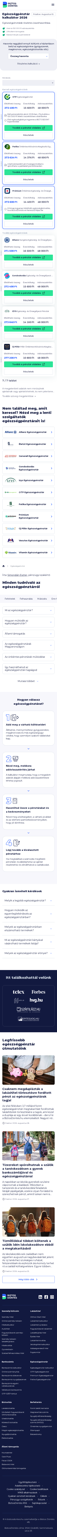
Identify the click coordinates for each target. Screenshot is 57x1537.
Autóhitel (6, 1329)
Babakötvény (36, 1434)
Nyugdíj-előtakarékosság (40, 1416)
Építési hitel (35, 1336)
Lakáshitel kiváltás (38, 1340)
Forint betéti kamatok (39, 1408)
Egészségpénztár (39, 1362)
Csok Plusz (6, 1456)
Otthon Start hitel (37, 1317)
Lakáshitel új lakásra (38, 1325)
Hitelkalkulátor (8, 1325)
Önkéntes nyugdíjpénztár (41, 1426)
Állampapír (35, 1430)
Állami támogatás (10, 1447)
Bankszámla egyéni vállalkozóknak (10, 1384)
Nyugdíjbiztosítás (9, 1434)
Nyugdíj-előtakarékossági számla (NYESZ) (41, 1421)
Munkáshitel (7, 1453)
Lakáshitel (35, 1311)
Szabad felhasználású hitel (13, 1353)
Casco (4, 1426)
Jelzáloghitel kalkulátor (40, 1344)
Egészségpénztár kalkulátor (42, 1368)
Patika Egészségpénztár (40, 1379)
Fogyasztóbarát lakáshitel (41, 1329)
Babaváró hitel (8, 1464)
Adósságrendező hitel (39, 1348)
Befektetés (36, 1402)
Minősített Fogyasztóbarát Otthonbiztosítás (13, 1413)
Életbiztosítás (7, 1438)
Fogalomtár (35, 1352)
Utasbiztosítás (8, 1418)
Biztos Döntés (10, 5)
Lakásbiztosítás (8, 1408)
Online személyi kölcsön (12, 1321)
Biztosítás (7, 1402)
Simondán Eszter (17, 575)
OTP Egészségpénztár (39, 1372)
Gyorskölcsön (7, 1349)
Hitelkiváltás (7, 1345)
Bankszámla (8, 1362)
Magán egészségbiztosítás (13, 1430)
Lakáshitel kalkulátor (39, 1321)
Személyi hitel (7, 1317)
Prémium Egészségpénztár (41, 1375)
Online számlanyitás (10, 1372)
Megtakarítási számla (39, 1412)
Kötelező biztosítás (10, 1422)
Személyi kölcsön (10, 1311)
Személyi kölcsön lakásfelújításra (9, 1340)
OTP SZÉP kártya (9, 1394)
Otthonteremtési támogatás (14, 1468)
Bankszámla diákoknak (12, 1375)
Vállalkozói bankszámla (12, 1390)
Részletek (28, 135)
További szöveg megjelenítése (17, 396)
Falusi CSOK (7, 1460)
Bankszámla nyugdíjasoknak (14, 1379)
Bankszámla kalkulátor (11, 1368)
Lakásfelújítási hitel (38, 1333)
